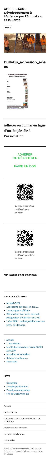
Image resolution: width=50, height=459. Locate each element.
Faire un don (25, 166)
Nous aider (11, 361)
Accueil (10, 340)
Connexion (12, 383)
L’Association (13, 343)
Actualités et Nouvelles (18, 354)
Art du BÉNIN (13, 303)
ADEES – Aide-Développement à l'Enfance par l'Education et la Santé (23, 14)
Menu (8, 27)
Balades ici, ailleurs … (17, 358)
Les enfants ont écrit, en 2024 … (22, 307)
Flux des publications (17, 386)
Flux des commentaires (18, 390)
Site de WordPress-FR (17, 393)
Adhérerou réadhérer (25, 156)
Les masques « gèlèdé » (18, 310)
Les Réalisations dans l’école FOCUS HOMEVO (22, 420)
